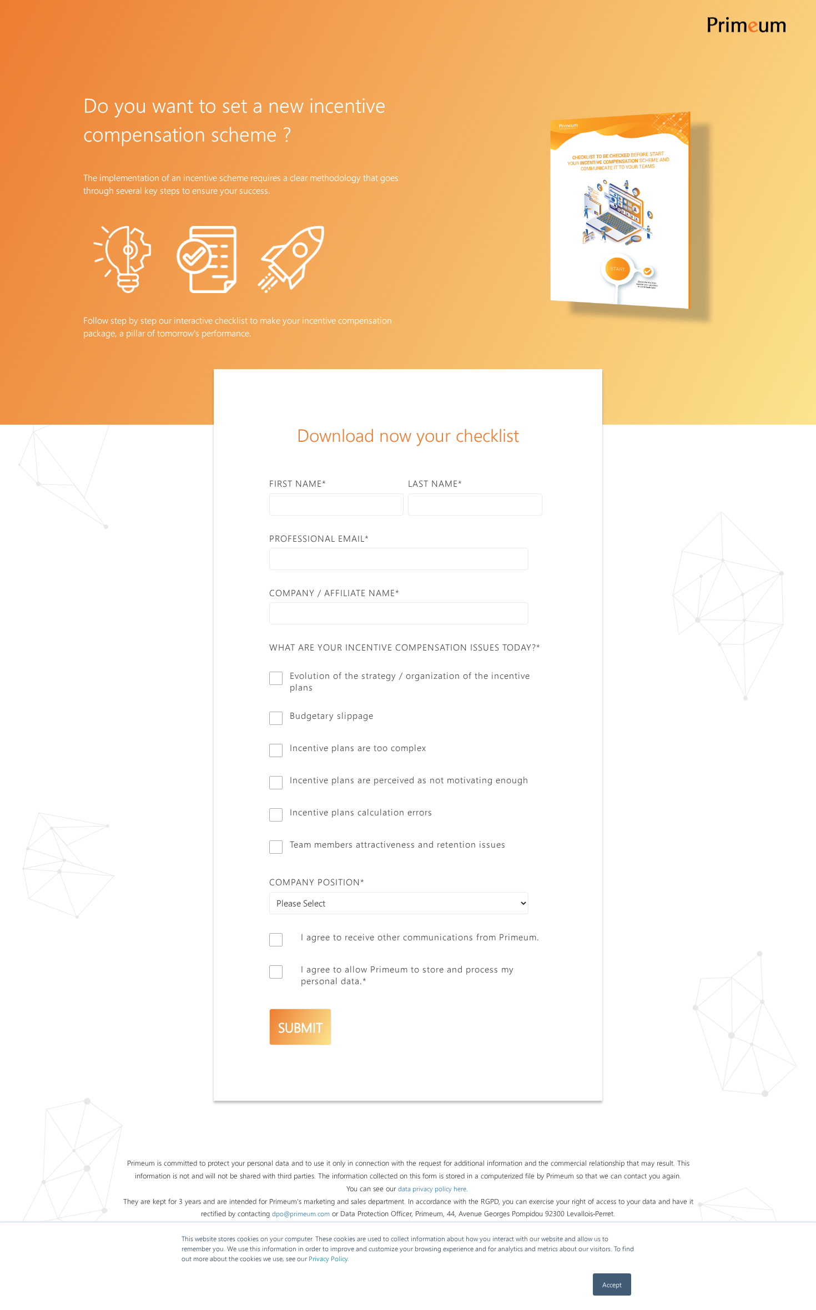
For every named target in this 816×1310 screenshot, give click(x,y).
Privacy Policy (328, 1258)
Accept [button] (612, 1284)
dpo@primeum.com (301, 1213)
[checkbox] (405, 761)
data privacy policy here (432, 1188)
